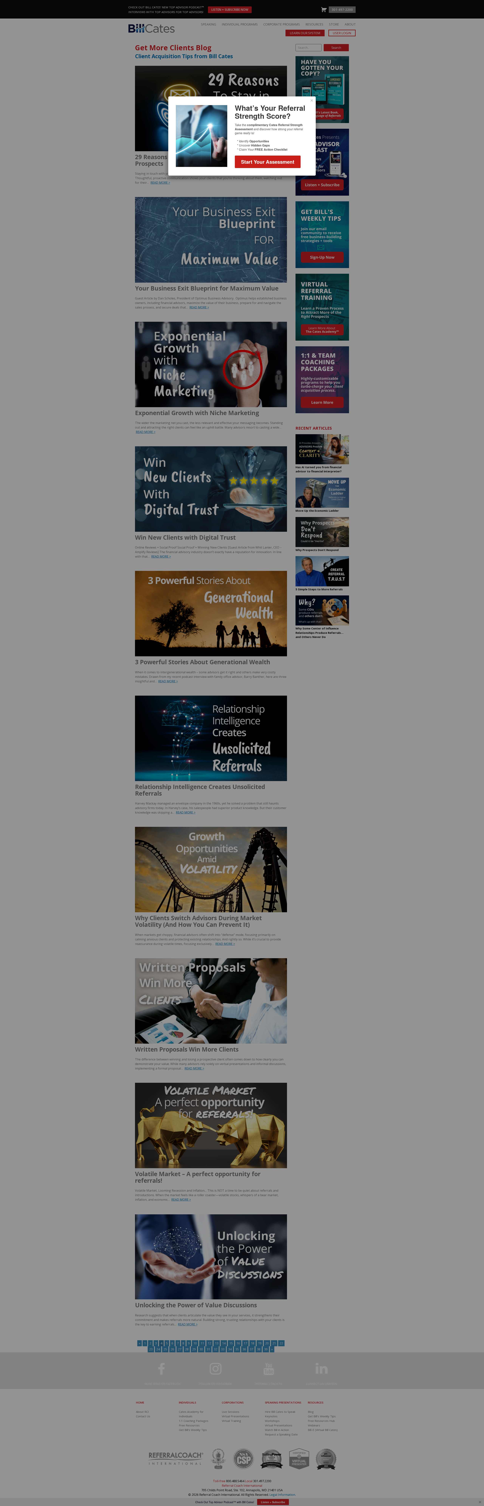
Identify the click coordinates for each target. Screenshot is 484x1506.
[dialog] (242, 136)
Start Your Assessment (267, 161)
